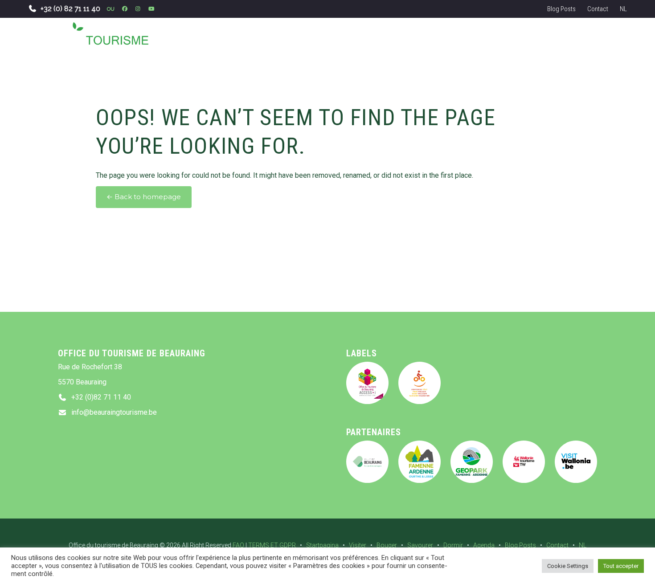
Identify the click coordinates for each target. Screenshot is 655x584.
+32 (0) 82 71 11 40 (70, 8)
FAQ (238, 545)
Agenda (484, 545)
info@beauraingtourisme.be (114, 412)
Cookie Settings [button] (567, 566)
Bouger (387, 545)
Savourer (420, 545)
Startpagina (322, 545)
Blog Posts (561, 9)
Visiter (357, 545)
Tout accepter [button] (621, 566)
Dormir (453, 545)
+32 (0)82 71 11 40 (101, 397)
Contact (597, 9)
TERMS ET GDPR (272, 545)
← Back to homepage (143, 197)
